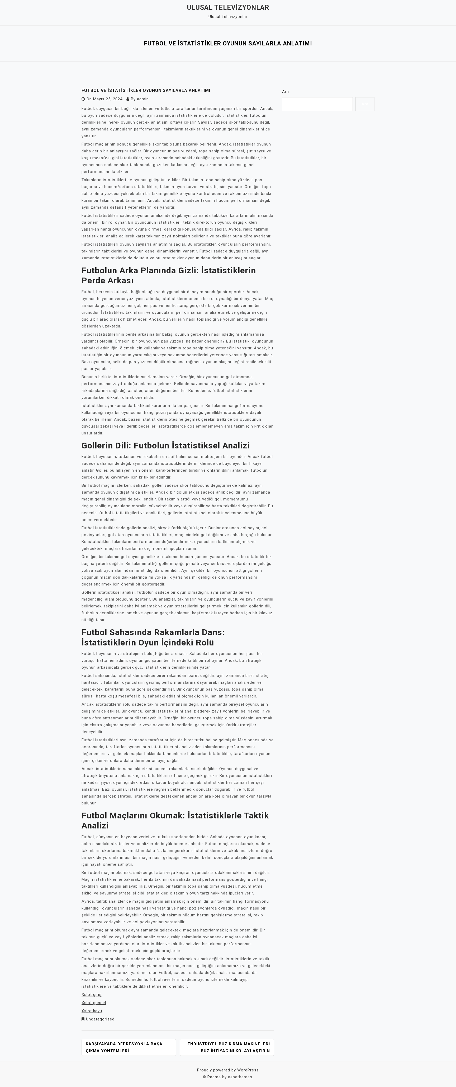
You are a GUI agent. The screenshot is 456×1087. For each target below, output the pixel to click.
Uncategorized (100, 1019)
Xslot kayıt (92, 1011)
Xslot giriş (92, 994)
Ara (285, 91)
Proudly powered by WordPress (228, 1070)
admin (143, 99)
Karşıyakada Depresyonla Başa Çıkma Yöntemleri (124, 1047)
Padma (214, 1077)
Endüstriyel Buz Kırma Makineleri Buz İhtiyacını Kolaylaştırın (229, 1047)
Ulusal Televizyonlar (228, 7)
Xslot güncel (94, 1002)
